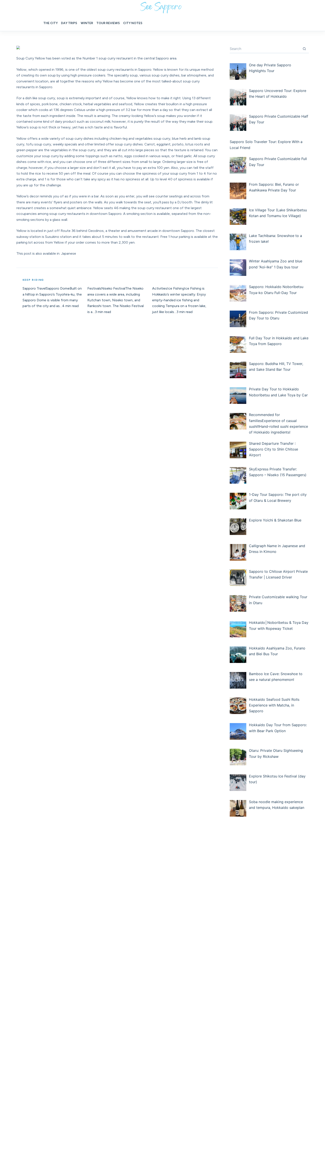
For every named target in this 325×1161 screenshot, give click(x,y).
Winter (87, 23)
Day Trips (69, 23)
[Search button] (304, 48)
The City (50, 23)
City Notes (132, 23)
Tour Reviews (108, 23)
